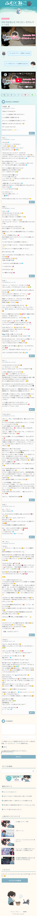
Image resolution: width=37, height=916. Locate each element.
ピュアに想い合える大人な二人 (13, 809)
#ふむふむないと (5, 18)
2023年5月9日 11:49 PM (8, 208)
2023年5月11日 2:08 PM (8, 543)
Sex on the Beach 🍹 (10, 792)
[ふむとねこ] (18, 5)
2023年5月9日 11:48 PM (8, 139)
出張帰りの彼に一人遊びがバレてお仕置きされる (18, 800)
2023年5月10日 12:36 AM (8, 362)
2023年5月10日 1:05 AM (8, 416)
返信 (32, 133)
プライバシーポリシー (15, 911)
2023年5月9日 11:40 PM (8, 108)
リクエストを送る (15, 880)
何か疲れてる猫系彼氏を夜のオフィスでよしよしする (19, 805)
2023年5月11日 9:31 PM (8, 641)
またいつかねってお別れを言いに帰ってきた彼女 (18, 796)
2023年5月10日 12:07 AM (8, 282)
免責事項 (25, 911)
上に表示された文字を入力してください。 (14, 751)
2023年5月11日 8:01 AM (8, 506)
